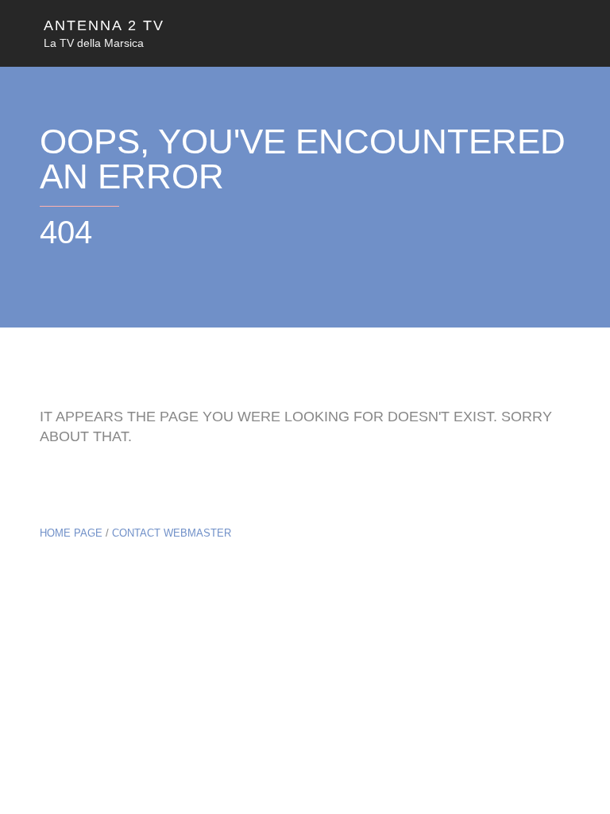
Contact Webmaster (171, 533)
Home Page (71, 533)
